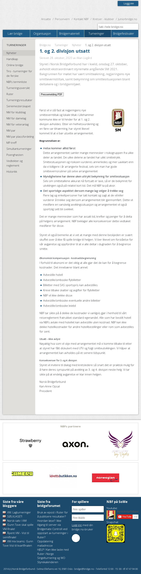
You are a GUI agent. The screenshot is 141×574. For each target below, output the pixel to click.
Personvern (62, 19)
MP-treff (11, 142)
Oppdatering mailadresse (45, 543)
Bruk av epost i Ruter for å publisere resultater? (52, 514)
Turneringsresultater (19, 100)
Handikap (12, 59)
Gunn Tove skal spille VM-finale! (18, 527)
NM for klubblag (16, 112)
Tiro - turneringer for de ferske (19, 73)
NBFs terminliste (16, 82)
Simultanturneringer (19, 148)
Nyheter (76, 45)
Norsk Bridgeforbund (26, 8)
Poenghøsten (14, 155)
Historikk (11, 171)
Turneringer (61, 45)
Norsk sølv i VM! (16, 520)
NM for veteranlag (17, 124)
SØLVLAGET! (14, 516)
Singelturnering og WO (51, 558)
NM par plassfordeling (20, 136)
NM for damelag (16, 118)
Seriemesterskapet (18, 106)
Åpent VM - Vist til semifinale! (16, 535)
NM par (10, 130)
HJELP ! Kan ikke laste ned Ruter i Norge (53, 552)
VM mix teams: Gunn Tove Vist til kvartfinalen (18, 543)
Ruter (9, 94)
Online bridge (14, 65)
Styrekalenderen (47, 562)
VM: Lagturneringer (18, 512)
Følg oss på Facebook (76, 538)
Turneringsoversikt (18, 88)
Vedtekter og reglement (14, 163)
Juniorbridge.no (127, 19)
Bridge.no (45, 45)
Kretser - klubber (103, 19)
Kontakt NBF (81, 19)
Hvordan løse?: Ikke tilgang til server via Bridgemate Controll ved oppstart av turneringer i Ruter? (52, 529)
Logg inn (129, 3)
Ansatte (46, 19)
